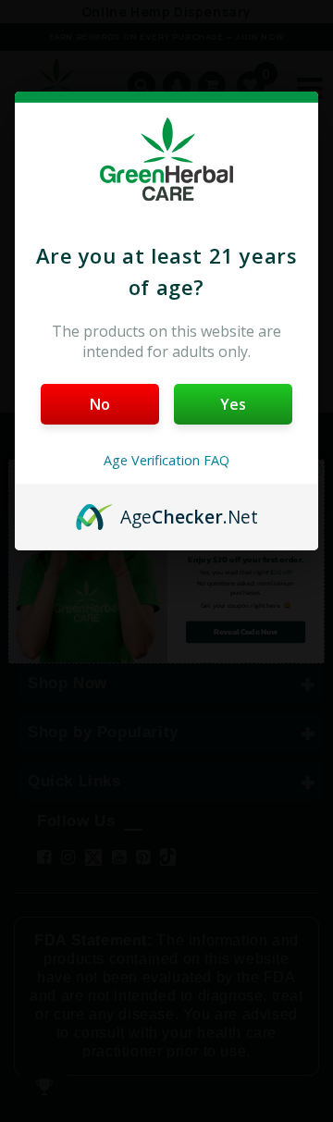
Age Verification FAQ (166, 460)
